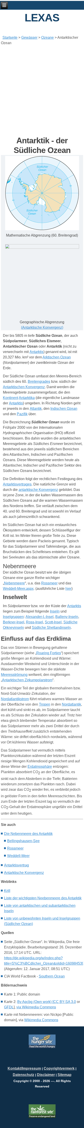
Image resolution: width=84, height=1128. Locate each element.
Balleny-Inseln (66, 617)
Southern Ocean (52, 976)
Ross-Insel (34, 622)
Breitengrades (39, 381)
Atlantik (36, 408)
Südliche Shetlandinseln (51, 627)
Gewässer (29, 37)
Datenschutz (23, 1075)
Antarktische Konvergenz (42, 327)
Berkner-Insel (13, 622)
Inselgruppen (13, 617)
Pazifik (22, 414)
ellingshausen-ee (23, 841)
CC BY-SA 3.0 (64, 1002)
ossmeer (15, 848)
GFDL (9, 1007)
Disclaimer (46, 1075)
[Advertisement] (42, 90)
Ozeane (47, 37)
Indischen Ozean (63, 408)
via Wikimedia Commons (36, 1007)
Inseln (55, 611)
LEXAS (42, 18)
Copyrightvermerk (59, 1068)
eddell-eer (18, 856)
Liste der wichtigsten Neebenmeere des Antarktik (43, 898)
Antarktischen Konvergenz (24, 387)
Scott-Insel (53, 622)
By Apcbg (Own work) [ (35, 1002)
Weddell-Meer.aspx (18, 588)
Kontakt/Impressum (24, 1068)
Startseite (9, 37)
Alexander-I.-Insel (40, 617)
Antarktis (36, 352)
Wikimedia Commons (41, 1020)
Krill (7, 891)
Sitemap (64, 1075)
